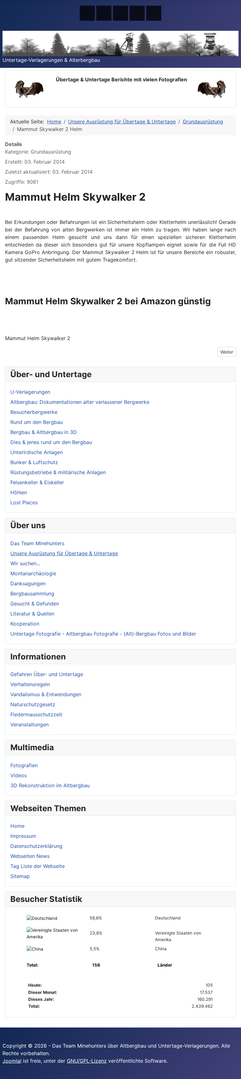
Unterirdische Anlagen (36, 452)
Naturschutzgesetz (32, 704)
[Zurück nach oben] (233, 1071)
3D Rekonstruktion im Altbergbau (50, 785)
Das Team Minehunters (37, 543)
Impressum (23, 836)
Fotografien (24, 765)
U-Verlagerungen (30, 392)
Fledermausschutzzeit (36, 714)
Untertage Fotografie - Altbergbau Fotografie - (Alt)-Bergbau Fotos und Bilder (103, 634)
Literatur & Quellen (32, 613)
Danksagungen (28, 583)
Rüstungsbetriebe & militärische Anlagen (58, 472)
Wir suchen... (25, 563)
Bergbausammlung (32, 593)
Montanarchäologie (33, 573)
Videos (18, 775)
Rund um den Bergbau (36, 422)
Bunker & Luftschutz (34, 462)
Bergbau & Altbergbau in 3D (43, 432)
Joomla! (12, 1061)
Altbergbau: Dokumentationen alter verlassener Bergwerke (79, 402)
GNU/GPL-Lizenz (87, 1061)
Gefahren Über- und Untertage (46, 674)
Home (17, 826)
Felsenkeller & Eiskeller (37, 482)
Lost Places (24, 502)
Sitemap (20, 876)
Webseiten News (30, 856)
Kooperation (24, 624)
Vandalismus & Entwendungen (45, 694)
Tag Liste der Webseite (37, 866)
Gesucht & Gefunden (34, 603)
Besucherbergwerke (33, 412)
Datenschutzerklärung (36, 846)
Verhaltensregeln (30, 684)
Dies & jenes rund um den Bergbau (51, 442)
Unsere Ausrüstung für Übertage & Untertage (64, 553)
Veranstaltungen (29, 724)
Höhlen (18, 492)
